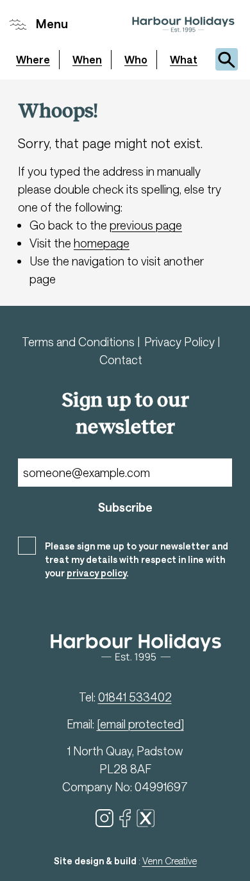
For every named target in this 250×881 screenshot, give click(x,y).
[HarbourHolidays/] (125, 818)
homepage (101, 243)
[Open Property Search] (226, 59)
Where (33, 59)
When (87, 59)
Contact (120, 360)
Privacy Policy (180, 342)
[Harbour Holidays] (183, 24)
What (183, 59)
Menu (52, 24)
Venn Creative (169, 860)
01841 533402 (135, 697)
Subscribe (125, 507)
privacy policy (96, 572)
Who (135, 59)
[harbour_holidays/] (104, 818)
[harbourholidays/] (145, 818)
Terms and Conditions (79, 342)
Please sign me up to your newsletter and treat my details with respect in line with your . (136, 559)
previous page (146, 225)
